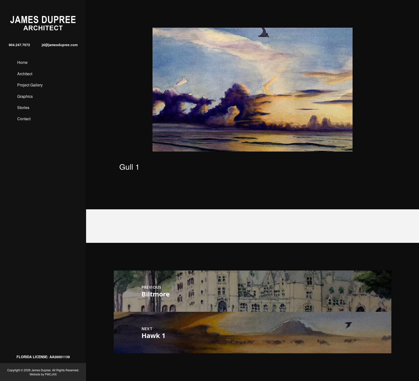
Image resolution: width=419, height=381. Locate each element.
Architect (24, 73)
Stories (23, 107)
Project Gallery (30, 85)
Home (22, 62)
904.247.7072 (19, 44)
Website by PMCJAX (43, 374)
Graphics (25, 96)
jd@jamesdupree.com (60, 44)
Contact (24, 118)
